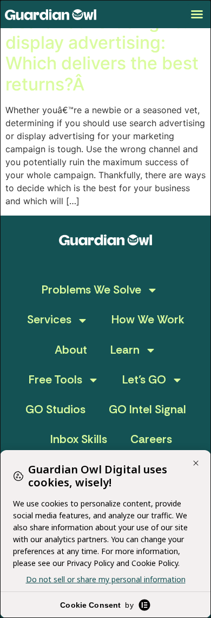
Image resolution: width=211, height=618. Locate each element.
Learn (125, 349)
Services (49, 319)
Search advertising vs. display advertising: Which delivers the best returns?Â (102, 53)
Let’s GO (144, 379)
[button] (197, 14)
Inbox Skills (78, 439)
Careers (151, 439)
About (71, 349)
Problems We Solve (91, 289)
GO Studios (55, 409)
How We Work (147, 319)
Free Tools (55, 379)
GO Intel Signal (147, 409)
